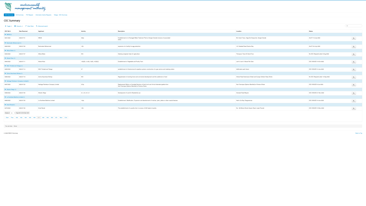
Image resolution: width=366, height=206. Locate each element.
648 (43, 117)
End (66, 117)
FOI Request (29, 15)
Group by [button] (19, 26)
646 (34, 117)
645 (30, 117)
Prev (12, 117)
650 (52, 117)
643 (21, 117)
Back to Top (359, 133)
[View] (354, 38)
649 (48, 117)
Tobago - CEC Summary (60, 15)
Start (7, 117)
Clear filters (30, 26)
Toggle (9, 26)
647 (39, 117)
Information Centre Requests (43, 15)
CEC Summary (9, 15)
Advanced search (43, 26)
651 (56, 117)
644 (26, 117)
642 (17, 117)
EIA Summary (20, 15)
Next (61, 117)
